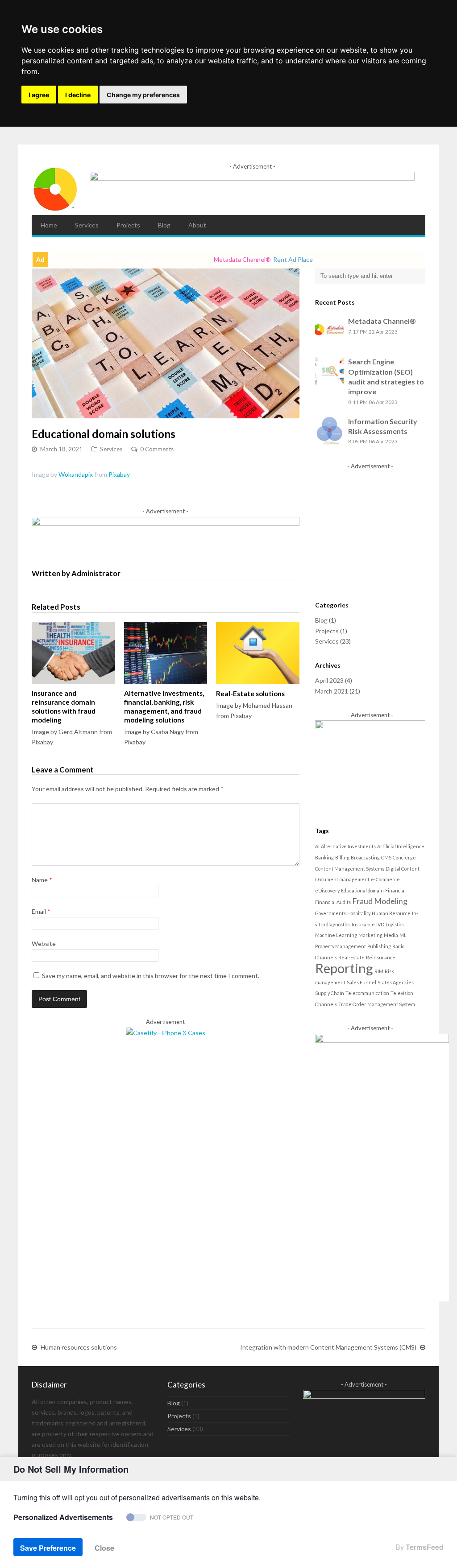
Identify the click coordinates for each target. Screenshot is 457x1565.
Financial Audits (333, 902)
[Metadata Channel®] (55, 209)
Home (49, 225)
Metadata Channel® (382, 321)
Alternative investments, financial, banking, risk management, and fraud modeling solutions (164, 706)
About (197, 225)
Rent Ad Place (273, 259)
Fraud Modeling (379, 901)
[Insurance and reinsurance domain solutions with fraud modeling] (73, 653)
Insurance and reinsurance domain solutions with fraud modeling (64, 706)
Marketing (370, 935)
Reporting (344, 968)
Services (87, 225)
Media (391, 935)
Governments (330, 913)
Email (41, 911)
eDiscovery (327, 890)
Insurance (363, 924)
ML (403, 935)
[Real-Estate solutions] (257, 653)
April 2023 (329, 680)
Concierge (404, 857)
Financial (395, 890)
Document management (342, 879)
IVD (380, 924)
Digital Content (403, 868)
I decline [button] (78, 95)
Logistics (395, 924)
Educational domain (362, 890)
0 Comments (157, 449)
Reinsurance (380, 957)
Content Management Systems (349, 868)
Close (104, 1548)
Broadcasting (365, 857)
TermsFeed (425, 1547)
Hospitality (358, 913)
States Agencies (396, 982)
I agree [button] (39, 95)
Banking (324, 857)
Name (42, 880)
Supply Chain (329, 993)
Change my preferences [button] (143, 95)
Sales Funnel (361, 982)
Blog (164, 225)
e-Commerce (385, 879)
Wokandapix (75, 474)
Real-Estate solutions (250, 694)
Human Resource (391, 913)
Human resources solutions (79, 1347)
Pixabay (119, 474)
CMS (386, 857)
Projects (128, 225)
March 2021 (331, 691)
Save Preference (48, 1548)
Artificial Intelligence (400, 846)
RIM (378, 971)
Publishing (379, 946)
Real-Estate (351, 957)
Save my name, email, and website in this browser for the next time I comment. (150, 975)
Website (44, 943)
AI (317, 846)
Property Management (340, 946)
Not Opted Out (171, 1517)
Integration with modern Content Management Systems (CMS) (328, 1347)
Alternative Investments (348, 846)
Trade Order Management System (376, 1004)
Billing (342, 857)
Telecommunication (367, 993)
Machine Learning (336, 935)
